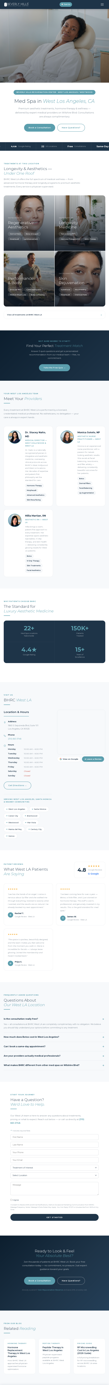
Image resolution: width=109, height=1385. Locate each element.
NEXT (77, 718)
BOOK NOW (87, 726)
